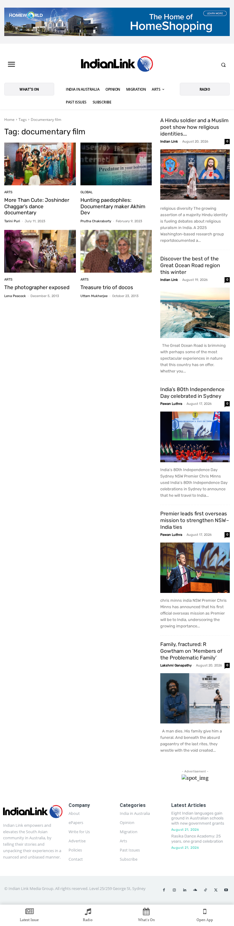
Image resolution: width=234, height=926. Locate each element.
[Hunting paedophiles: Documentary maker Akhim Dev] (116, 164)
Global (86, 192)
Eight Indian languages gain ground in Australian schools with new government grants (197, 818)
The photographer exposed (36, 287)
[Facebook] (164, 890)
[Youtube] (226, 890)
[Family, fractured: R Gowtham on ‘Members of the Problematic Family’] (195, 698)
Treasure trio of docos (106, 287)
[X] (215, 890)
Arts (8, 192)
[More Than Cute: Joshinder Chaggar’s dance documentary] (40, 164)
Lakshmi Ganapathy (176, 665)
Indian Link (169, 141)
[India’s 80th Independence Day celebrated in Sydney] (195, 437)
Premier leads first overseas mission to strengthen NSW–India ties (194, 520)
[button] (223, 64)
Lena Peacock (15, 296)
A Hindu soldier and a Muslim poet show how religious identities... (194, 127)
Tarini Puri (12, 221)
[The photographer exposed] (40, 251)
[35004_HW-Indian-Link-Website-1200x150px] (117, 22)
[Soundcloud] (195, 890)
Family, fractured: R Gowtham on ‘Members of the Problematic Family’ (191, 651)
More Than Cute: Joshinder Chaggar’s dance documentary (36, 206)
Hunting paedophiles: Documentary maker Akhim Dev (112, 206)
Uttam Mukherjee (94, 296)
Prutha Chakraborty (95, 221)
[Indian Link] (117, 65)
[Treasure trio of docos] (116, 251)
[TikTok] (205, 890)
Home (9, 119)
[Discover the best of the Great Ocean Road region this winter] (195, 313)
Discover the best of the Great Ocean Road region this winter (190, 265)
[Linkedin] (184, 890)
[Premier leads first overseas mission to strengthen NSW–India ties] (195, 568)
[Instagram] (174, 890)
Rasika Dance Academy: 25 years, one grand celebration (197, 839)
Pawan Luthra (171, 404)
